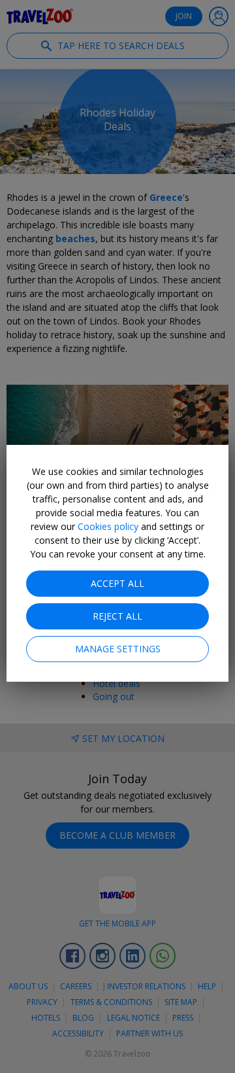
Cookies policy (108, 526)
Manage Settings (118, 648)
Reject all (117, 616)
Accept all (117, 583)
